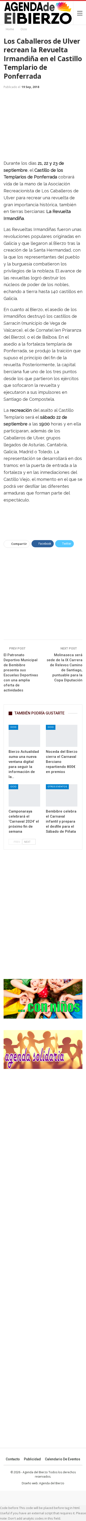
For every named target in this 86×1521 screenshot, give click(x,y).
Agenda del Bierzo (51, 1483)
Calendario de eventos (62, 1459)
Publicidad (32, 1459)
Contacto (13, 1459)
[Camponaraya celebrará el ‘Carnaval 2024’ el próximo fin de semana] (24, 795)
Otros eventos (57, 786)
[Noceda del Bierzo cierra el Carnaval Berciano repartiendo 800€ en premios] (61, 736)
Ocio (13, 727)
